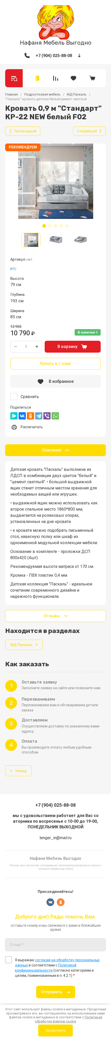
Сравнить (30, 396)
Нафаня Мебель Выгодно (55, 42)
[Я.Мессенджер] (14, 415)
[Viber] (47, 415)
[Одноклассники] (30, 415)
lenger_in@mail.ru (55, 837)
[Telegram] (38, 415)
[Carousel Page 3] (55, 226)
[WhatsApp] (55, 415)
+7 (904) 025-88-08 (54, 55)
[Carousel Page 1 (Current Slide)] (44, 226)
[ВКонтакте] (22, 415)
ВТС (13, 269)
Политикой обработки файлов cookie (68, 1019)
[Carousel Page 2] (50, 226)
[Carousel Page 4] (61, 226)
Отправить (51, 991)
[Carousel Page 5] (67, 226)
